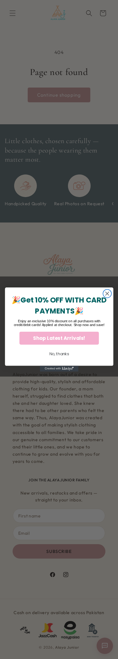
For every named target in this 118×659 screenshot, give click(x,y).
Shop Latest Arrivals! (59, 338)
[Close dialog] (107, 293)
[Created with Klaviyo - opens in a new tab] (59, 369)
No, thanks (59, 354)
